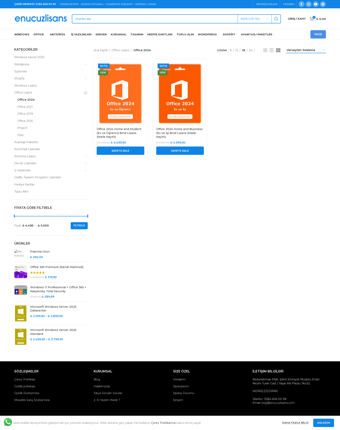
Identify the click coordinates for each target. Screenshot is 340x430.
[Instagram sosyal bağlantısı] (309, 4)
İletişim (178, 400)
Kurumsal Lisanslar (27, 149)
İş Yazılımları (22, 170)
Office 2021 (25, 107)
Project (22, 128)
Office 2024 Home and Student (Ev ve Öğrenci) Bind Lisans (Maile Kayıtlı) (119, 133)
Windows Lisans (25, 85)
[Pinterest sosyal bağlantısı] (323, 4)
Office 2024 (26, 99)
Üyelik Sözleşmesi (26, 393)
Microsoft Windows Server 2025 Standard (53, 332)
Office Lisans (23, 92)
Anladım (323, 422)
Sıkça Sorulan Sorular (108, 393)
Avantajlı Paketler (26, 142)
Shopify (19, 78)
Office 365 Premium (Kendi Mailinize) (56, 267)
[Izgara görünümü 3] (272, 50)
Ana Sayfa (100, 50)
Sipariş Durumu (183, 393)
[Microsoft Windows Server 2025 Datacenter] (20, 313)
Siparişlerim (181, 386)
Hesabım (179, 379)
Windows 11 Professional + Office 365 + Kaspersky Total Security (58, 289)
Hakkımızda (102, 386)
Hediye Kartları (24, 184)
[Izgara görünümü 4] (278, 50)
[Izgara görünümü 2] (265, 50)
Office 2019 (25, 114)
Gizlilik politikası (24, 386)
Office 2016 (25, 121)
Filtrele (79, 225)
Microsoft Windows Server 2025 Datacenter (53, 308)
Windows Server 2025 (29, 57)
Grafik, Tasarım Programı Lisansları (37, 177)
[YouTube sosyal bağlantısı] (316, 4)
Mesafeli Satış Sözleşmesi (32, 400)
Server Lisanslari (25, 163)
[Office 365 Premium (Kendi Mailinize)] (20, 272)
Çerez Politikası (24, 379)
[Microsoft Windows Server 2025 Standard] (20, 336)
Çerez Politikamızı (163, 423)
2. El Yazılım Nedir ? (107, 400)
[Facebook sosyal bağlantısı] (301, 4)
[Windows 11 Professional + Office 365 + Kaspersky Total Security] (20, 292)
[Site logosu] (41, 18)
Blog (97, 379)
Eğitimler (20, 71)
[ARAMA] (276, 18)
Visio (20, 135)
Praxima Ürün (40, 251)
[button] (120, 151)
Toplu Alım (21, 191)
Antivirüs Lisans (25, 156)
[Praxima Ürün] (20, 254)
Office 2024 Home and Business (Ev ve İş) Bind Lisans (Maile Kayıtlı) (179, 133)
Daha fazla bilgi (295, 422)
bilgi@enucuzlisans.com (278, 403)
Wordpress (21, 64)
